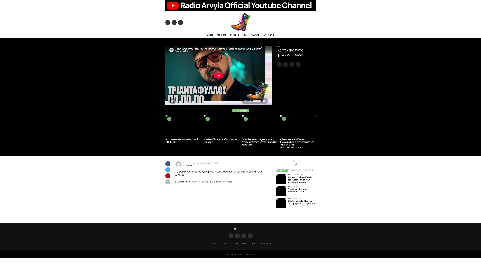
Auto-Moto (268, 35)
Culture (255, 35)
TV (224, 182)
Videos (210, 35)
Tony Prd (189, 165)
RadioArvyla (215, 182)
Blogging (234, 35)
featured (197, 182)
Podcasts (221, 35)
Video (230, 182)
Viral (245, 35)
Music (205, 182)
